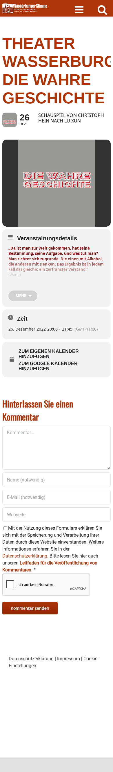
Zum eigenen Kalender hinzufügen (49, 354)
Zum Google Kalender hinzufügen (48, 366)
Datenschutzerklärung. (25, 556)
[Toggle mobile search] (102, 9)
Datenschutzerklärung (31, 658)
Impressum (68, 658)
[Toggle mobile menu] (80, 9)
